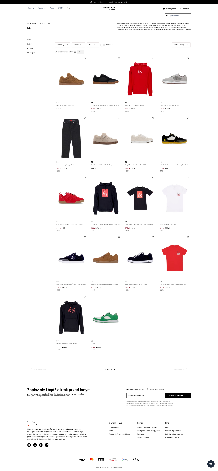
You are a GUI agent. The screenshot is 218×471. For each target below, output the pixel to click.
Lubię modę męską (157, 389)
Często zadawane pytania (147, 427)
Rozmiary (60, 45)
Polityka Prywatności (173, 431)
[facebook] (47, 445)
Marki (69, 8)
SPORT (60, 8)
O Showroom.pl (114, 427)
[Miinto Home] (109, 8)
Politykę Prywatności (160, 403)
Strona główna (31, 23)
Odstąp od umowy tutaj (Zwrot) (149, 431)
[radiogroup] (158, 389)
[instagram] (29, 445)
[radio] (127, 389)
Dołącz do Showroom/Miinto (119, 434)
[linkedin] (35, 445)
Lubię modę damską (137, 389)
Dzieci (52, 8)
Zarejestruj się (177, 395)
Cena (90, 45)
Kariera (168, 427)
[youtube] (41, 445)
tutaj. (171, 405)
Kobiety (31, 8)
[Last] (187, 369)
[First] (31, 369)
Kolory (76, 45)
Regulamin (141, 434)
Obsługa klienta (143, 437)
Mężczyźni (42, 8)
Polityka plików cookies (174, 434)
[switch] (106, 45)
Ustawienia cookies (172, 437)
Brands (42, 23)
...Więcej (188, 29)
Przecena (109, 45)
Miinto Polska (35, 425)
